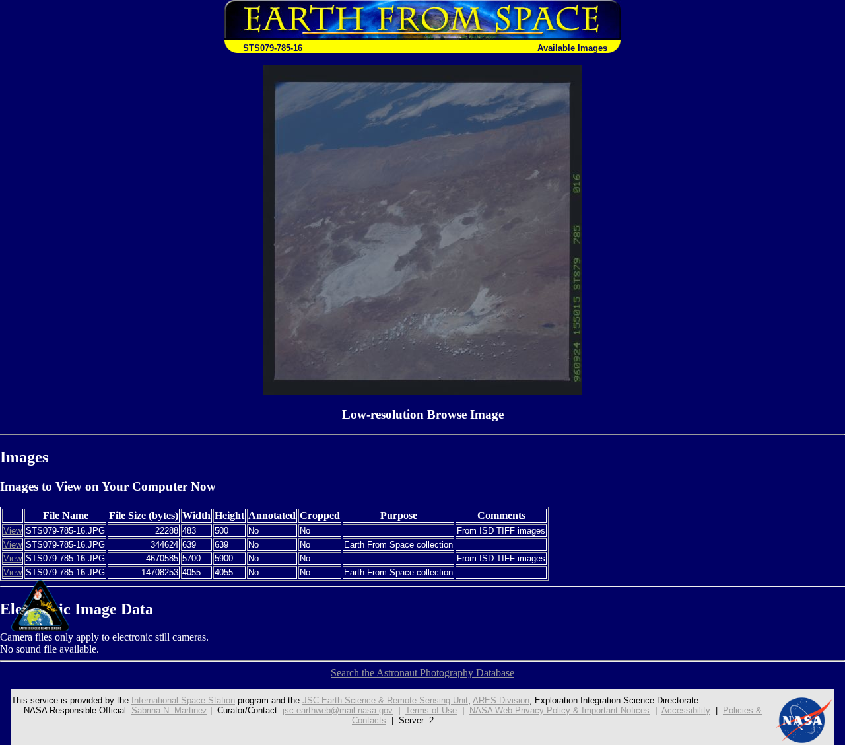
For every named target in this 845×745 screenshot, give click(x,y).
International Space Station (183, 700)
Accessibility (685, 710)
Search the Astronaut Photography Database (422, 672)
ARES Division (501, 700)
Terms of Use (431, 710)
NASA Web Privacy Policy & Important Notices (559, 710)
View (12, 531)
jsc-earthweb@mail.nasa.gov (338, 710)
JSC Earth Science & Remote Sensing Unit (385, 700)
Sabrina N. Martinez (169, 710)
